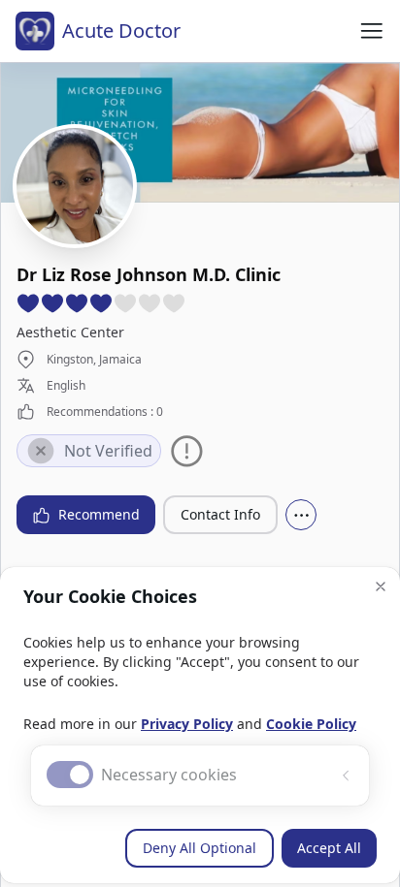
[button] (380, 586)
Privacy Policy (187, 723)
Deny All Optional (199, 848)
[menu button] (371, 31)
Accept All (329, 848)
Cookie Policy (311, 723)
